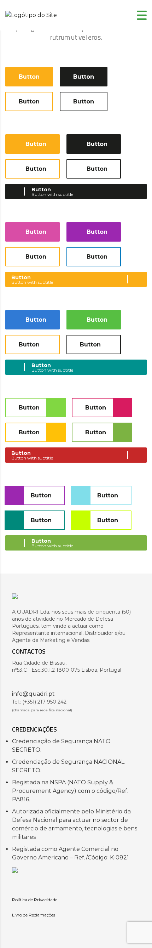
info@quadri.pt (33, 693)
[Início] (31, 15)
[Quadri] (76, 599)
